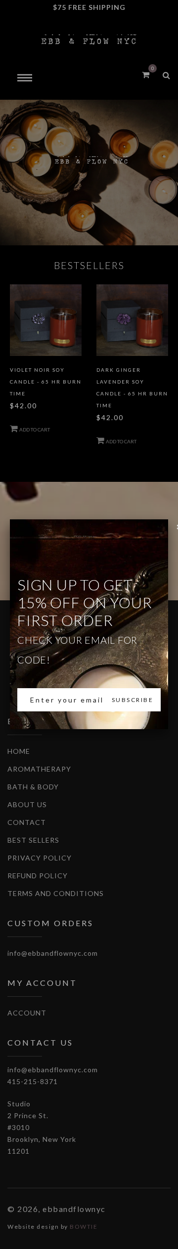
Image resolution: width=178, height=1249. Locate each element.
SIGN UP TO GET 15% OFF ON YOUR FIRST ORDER (84, 620)
